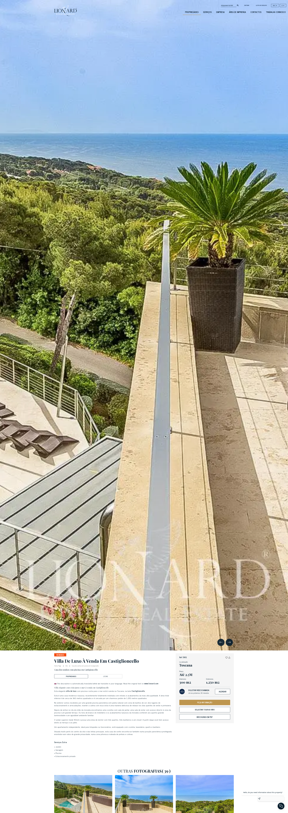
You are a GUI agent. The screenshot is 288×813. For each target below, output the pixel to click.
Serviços (207, 12)
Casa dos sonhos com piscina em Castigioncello (85, 666)
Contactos (255, 12)
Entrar (246, 5)
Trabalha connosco (276, 12)
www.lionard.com (151, 683)
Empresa (220, 12)
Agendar (222, 691)
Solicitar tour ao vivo (205, 709)
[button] (226, 657)
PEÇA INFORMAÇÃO (204, 702)
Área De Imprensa (237, 12)
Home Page (58, 665)
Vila (66, 666)
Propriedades (192, 12)
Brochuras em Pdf (205, 717)
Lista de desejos (261, 5)
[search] (237, 5)
